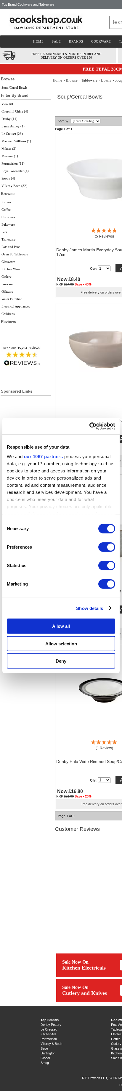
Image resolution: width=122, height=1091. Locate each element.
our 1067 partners (43, 456)
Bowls (106, 80)
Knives (6, 202)
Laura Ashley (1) (13, 126)
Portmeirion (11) (13, 163)
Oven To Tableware (14, 254)
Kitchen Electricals (84, 968)
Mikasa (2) (8, 148)
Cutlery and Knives (84, 993)
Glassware (8, 261)
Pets (4, 232)
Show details (89, 608)
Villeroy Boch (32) (14, 186)
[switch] (106, 547)
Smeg (45, 1063)
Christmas (8, 217)
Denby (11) (9, 119)
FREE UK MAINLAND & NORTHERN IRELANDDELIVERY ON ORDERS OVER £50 (66, 55)
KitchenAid (48, 1034)
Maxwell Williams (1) (16, 141)
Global (45, 1058)
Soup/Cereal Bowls (14, 87)
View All (7, 104)
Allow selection (61, 643)
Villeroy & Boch (51, 1043)
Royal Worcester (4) (15, 171)
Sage (44, 1048)
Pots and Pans (10, 247)
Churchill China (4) (14, 111)
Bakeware (8, 224)
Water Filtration (12, 299)
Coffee (6, 209)
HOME (38, 41)
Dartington (48, 1053)
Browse (72, 80)
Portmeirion (49, 1039)
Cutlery (6, 276)
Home (57, 80)
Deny (61, 661)
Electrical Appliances (15, 306)
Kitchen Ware (10, 269)
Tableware (8, 239)
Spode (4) (8, 178)
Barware (7, 284)
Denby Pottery (51, 1024)
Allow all (61, 626)
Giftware (7, 291)
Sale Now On (75, 961)
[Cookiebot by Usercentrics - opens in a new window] (89, 426)
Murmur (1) (9, 156)
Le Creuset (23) (12, 133)
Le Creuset (49, 1029)
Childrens (8, 314)
